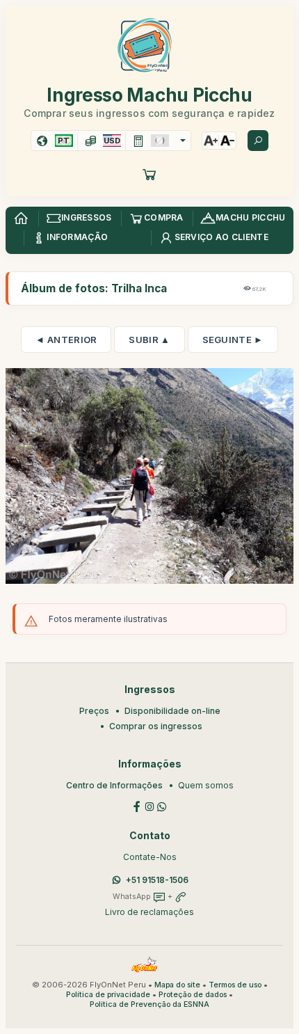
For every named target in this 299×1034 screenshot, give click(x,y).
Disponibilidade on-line (172, 711)
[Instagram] (149, 805)
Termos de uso (235, 984)
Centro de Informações (114, 785)
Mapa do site (177, 984)
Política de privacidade (108, 994)
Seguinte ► (233, 339)
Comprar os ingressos (155, 726)
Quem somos (206, 785)
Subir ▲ (149, 339)
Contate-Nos (150, 857)
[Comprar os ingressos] (149, 174)
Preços (94, 711)
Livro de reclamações (149, 912)
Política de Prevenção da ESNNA (149, 1004)
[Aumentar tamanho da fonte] (210, 140)
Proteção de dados (193, 994)
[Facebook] (137, 805)
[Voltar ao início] (20, 218)
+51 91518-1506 (157, 880)
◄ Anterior (66, 339)
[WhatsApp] (162, 805)
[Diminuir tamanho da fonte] (227, 140)
